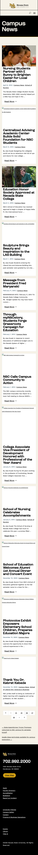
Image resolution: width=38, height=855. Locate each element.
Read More (9, 101)
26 (27, 713)
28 (14, 717)
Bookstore (6, 795)
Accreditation (8, 793)
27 (32, 713)
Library (5, 831)
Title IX (5, 834)
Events (5, 829)
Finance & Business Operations (14, 817)
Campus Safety (8, 812)
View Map (9, 775)
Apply (5, 788)
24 (16, 713)
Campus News (19, 85)
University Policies (9, 810)
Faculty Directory (9, 790)
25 (21, 713)
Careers (5, 815)
